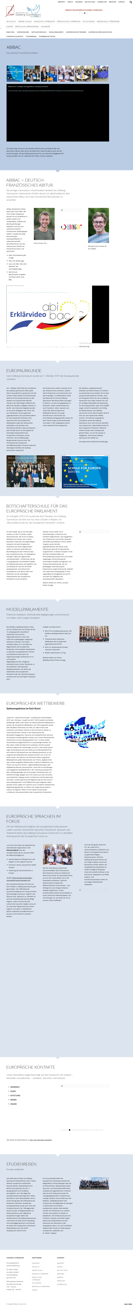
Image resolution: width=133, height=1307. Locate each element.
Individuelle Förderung (41, 1286)
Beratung (112, 2)
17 (92, 749)
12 (84, 749)
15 (89, 749)
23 (102, 749)
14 (87, 749)
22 (101, 749)
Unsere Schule (37, 1270)
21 (99, 749)
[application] (58, 112)
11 (82, 749)
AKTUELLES (35, 1267)
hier (12, 258)
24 (104, 749)
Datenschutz (62, 1284)
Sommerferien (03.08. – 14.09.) (84, 10)
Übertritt (61, 2)
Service (70, 2)
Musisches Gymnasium (40, 1274)
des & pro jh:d (22, 1304)
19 (96, 749)
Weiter (104, 733)
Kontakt (121, 2)
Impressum (61, 1281)
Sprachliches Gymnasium (37, 1278)
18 (94, 749)
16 (91, 749)
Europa (34, 1290)
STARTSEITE (36, 1263)
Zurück (65, 733)
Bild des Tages (90, 2)
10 (81, 749)
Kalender (79, 2)
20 (97, 749)
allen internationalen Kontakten (41, 1140)
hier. (10, 279)
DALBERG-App (102, 2)
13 (86, 749)
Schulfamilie (36, 1283)
